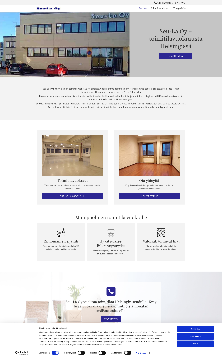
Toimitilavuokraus (160, 8)
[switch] (81, 353)
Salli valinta (195, 336)
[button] (175, 56)
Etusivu (143, 8)
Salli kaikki (195, 329)
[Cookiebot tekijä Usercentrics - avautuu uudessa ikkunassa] (22, 353)
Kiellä (195, 344)
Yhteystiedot (179, 8)
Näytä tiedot (141, 353)
